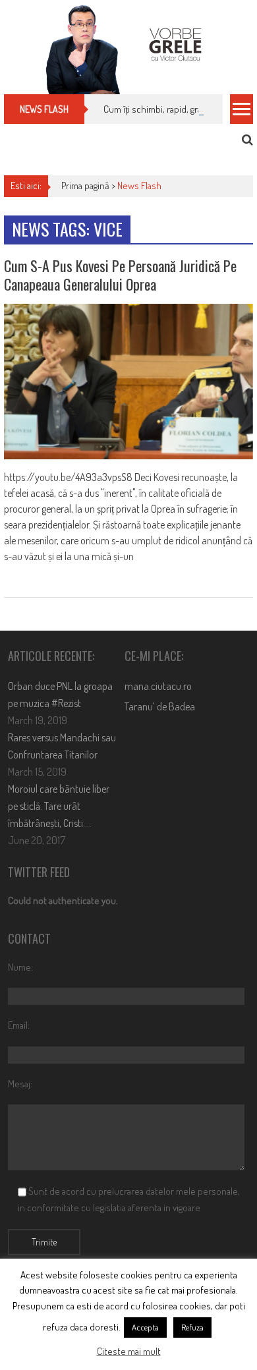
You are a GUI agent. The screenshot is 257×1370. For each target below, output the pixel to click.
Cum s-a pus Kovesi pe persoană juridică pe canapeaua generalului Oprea (120, 275)
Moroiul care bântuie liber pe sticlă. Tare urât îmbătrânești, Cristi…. (58, 806)
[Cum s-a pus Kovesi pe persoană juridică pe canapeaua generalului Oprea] (128, 381)
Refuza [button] (192, 1327)
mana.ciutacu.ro (158, 686)
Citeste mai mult (129, 1351)
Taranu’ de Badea (160, 706)
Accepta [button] (145, 1327)
